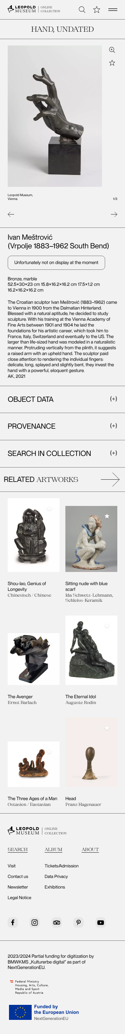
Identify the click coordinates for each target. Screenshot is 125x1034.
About (90, 849)
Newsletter (18, 887)
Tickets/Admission (62, 866)
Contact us (18, 876)
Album (53, 849)
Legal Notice (19, 897)
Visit (12, 866)
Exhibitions (55, 887)
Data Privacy (56, 876)
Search (18, 849)
